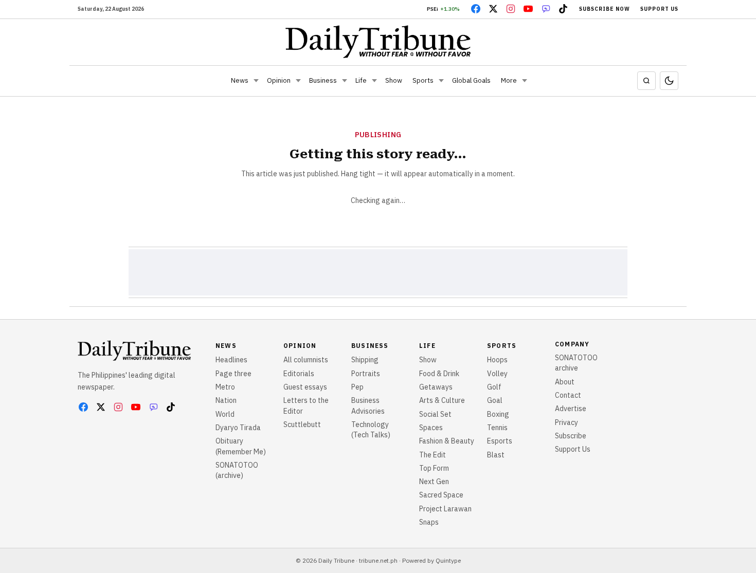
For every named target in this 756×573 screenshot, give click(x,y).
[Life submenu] (374, 80)
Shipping (365, 359)
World (225, 414)
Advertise (570, 408)
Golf (494, 387)
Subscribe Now (604, 9)
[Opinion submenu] (298, 80)
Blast (496, 454)
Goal (494, 400)
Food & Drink (439, 373)
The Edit (432, 454)
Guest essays (305, 387)
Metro (225, 387)
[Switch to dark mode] (669, 80)
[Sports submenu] (441, 80)
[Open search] (646, 80)
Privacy (566, 422)
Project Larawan (445, 508)
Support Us (659, 9)
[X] (493, 8)
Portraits (365, 373)
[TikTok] (563, 8)
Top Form (434, 468)
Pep (357, 387)
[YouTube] (528, 8)
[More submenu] (524, 80)
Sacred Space (441, 495)
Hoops (497, 359)
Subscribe (570, 435)
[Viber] (545, 8)
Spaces (431, 427)
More (509, 80)
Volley (497, 373)
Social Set (435, 414)
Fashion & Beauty (446, 441)
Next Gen (434, 481)
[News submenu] (256, 80)
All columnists (305, 359)
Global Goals (471, 80)
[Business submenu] (344, 80)
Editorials (298, 373)
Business (323, 80)
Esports (499, 441)
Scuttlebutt (302, 424)
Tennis (497, 427)
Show (393, 80)
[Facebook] (475, 8)
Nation (226, 400)
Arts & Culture (442, 400)
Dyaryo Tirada (238, 427)
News (239, 80)
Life (361, 80)
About (564, 381)
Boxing (498, 414)
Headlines (231, 359)
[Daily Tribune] (378, 41)
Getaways (436, 387)
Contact (568, 395)
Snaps (429, 522)
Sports (423, 80)
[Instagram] (510, 8)
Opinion (279, 80)
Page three (233, 373)
